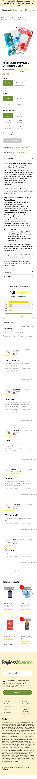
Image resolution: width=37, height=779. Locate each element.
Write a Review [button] (19, 316)
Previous (17, 51)
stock (6, 336)
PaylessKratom (5, 18)
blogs (21, 263)
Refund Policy (26, 704)
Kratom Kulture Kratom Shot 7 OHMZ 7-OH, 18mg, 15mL (10, 605)
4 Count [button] (19, 98)
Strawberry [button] (8, 83)
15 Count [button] (19, 104)
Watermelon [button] (8, 89)
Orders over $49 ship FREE (18, 147)
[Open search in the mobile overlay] (30, 11)
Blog (5, 709)
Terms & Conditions (25, 710)
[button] (16, 28)
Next (22, 51)
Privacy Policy (26, 714)
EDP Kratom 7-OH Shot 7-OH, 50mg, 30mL (26, 636)
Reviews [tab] (6, 322)
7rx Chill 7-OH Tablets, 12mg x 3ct (10, 636)
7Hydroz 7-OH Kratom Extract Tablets (25, 605)
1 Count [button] (8, 98)
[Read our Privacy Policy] (31, 684)
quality (21, 336)
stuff (13, 336)
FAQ (23, 706)
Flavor (5, 78)
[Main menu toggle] (34, 11)
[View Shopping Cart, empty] (25, 11)
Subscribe (17, 692)
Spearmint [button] (19, 83)
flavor (30, 336)
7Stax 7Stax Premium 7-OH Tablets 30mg (18, 488)
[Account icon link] (21, 11)
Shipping (24, 701)
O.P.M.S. (6, 701)
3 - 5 (19, 18)
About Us (7, 706)
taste (22, 332)
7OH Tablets (23, 152)
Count (14, 18)
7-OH (16, 152)
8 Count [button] (8, 104)
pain (29, 332)
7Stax (5, 60)
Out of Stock (12, 140)
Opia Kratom (8, 704)
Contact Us (7, 712)
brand (6, 332)
